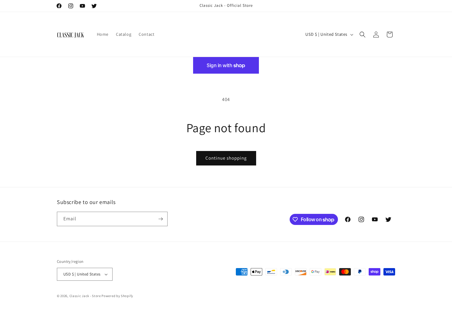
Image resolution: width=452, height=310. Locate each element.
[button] (362, 34)
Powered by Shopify (117, 296)
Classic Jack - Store (85, 296)
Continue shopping (226, 158)
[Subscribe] (160, 219)
